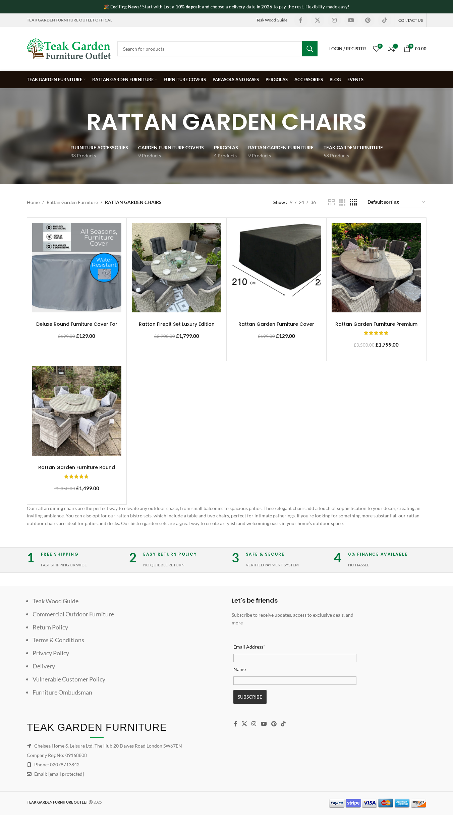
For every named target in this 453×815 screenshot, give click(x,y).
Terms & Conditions (58, 640)
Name (239, 669)
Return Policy (50, 627)
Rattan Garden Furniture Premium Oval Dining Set (376, 327)
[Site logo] (69, 48)
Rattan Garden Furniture (72, 202)
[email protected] (66, 774)
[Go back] (78, 122)
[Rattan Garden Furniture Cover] (276, 267)
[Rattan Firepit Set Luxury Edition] (176, 267)
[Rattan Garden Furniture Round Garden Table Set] (77, 411)
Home (33, 202)
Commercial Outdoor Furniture (73, 614)
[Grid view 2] (331, 202)
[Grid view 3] (342, 202)
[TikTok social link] (384, 20)
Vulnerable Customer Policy (69, 679)
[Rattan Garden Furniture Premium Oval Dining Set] (376, 267)
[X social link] (317, 20)
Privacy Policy (51, 653)
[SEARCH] (310, 48)
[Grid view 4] (353, 202)
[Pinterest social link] (368, 20)
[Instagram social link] (334, 20)
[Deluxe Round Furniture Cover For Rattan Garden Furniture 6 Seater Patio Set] (77, 267)
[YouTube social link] (351, 20)
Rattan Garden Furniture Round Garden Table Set (76, 470)
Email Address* (249, 647)
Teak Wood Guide (271, 19)
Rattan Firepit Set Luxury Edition (177, 324)
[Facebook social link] (300, 20)
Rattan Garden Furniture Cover (276, 324)
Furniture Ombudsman (62, 692)
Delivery (44, 666)
